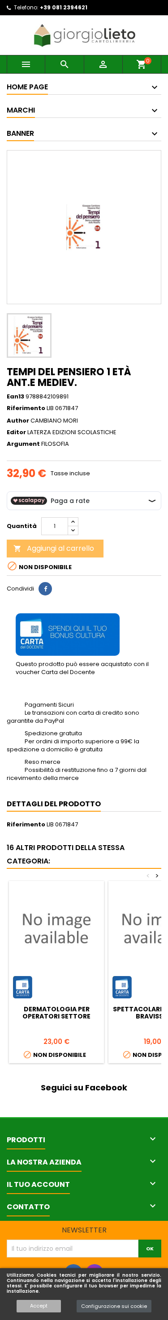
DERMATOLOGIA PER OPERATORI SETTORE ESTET (56, 1016)
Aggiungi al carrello (53, 548)
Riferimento (26, 408)
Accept (38, 1305)
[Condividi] (45, 588)
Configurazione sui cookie (114, 1306)
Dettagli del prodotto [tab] (54, 804)
